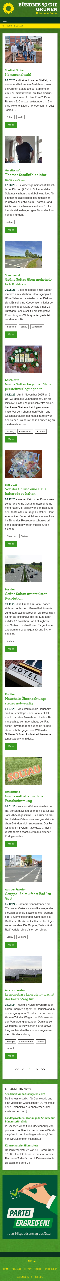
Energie (10, 1041)
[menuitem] (6, 1269)
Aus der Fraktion (15, 889)
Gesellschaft (13, 170)
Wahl (20, 117)
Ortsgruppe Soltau (12, 26)
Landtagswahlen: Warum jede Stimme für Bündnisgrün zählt (30, 1119)
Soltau (9, 117)
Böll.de (38, 1277)
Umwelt (10, 1048)
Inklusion (11, 326)
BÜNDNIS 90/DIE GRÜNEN (38, 7)
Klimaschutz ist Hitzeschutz (21, 1145)
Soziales (40, 431)
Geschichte (12, 380)
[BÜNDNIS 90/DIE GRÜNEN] (8, 8)
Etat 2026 (11, 485)
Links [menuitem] (29, 1261)
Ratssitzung (12, 792)
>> (43, 1069)
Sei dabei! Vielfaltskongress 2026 (25, 1094)
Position (10, 589)
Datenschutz (24, 1277)
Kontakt (16, 1269)
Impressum (51, 1269)
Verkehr (10, 641)
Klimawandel (26, 1041)
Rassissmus (25, 431)
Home (6, 1269)
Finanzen (11, 536)
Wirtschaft (37, 326)
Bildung (10, 431)
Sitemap (28, 1269)
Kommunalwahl (18, 75)
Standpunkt (12, 275)
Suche (38, 1269)
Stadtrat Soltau (14, 70)
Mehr (11, 125)
